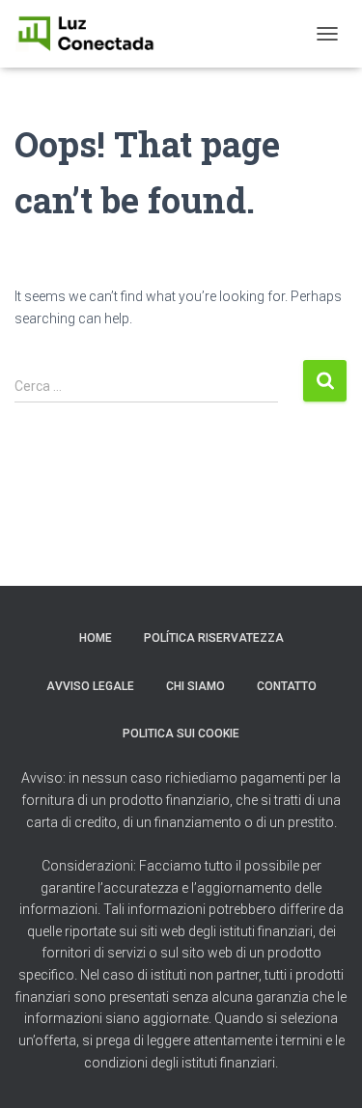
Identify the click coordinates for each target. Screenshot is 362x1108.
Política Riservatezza (214, 638)
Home (95, 638)
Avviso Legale (90, 686)
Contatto (287, 686)
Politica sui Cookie (181, 733)
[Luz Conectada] (93, 34)
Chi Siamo (195, 686)
